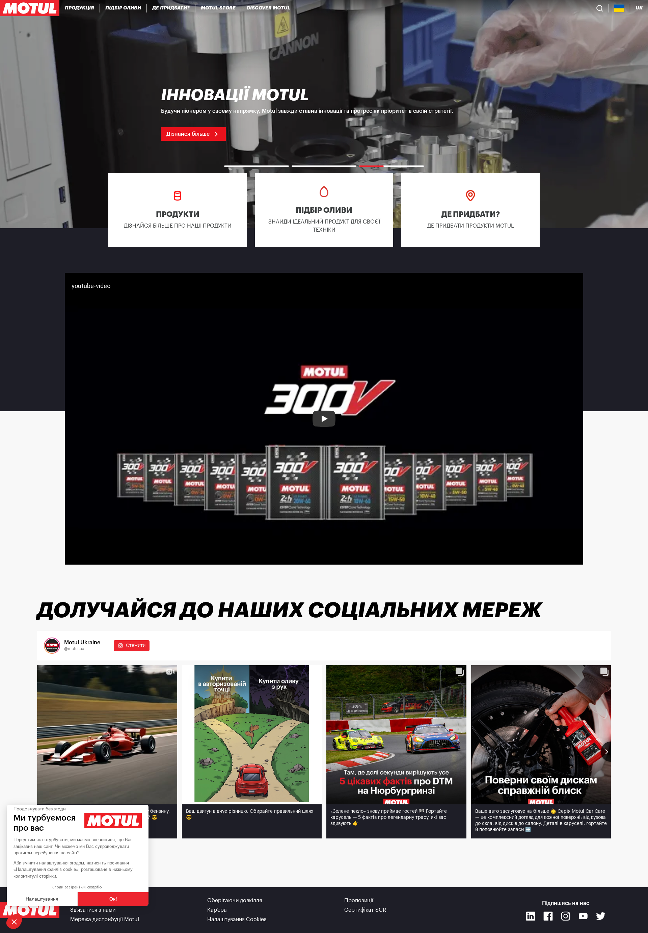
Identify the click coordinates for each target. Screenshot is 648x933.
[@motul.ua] (52, 645)
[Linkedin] (530, 916)
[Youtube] (583, 916)
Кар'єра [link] (217, 910)
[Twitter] (600, 916)
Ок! (113, 899)
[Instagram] (565, 916)
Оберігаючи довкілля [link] (234, 900)
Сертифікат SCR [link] (365, 910)
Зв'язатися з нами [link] (92, 910)
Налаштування (42, 899)
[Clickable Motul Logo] (29, 8)
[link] (218, 8)
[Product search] (600, 8)
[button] (14, 921)
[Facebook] (548, 916)
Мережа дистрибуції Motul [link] (104, 919)
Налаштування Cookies (237, 919)
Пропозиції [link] (358, 900)
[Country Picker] (619, 8)
